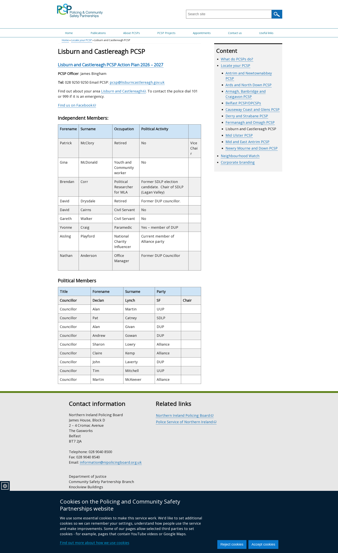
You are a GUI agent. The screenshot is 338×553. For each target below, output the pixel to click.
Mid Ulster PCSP (239, 135)
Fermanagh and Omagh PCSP (250, 122)
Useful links (266, 33)
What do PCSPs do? (237, 59)
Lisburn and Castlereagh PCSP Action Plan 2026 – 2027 (110, 64)
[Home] (80, 10)
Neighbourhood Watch (240, 155)
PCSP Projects (166, 33)
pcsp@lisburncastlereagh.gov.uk (137, 82)
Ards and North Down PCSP (248, 84)
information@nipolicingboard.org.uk (111, 462)
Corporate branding (238, 162)
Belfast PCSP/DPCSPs (243, 103)
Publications (98, 33)
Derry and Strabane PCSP (247, 116)
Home (69, 33)
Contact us (235, 33)
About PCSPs (131, 33)
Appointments (202, 33)
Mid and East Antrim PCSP (247, 141)
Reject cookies (231, 544)
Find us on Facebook (77, 105)
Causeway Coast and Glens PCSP (253, 109)
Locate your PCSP (81, 40)
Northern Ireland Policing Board (185, 415)
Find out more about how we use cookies (94, 542)
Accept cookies (263, 544)
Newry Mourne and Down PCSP (252, 148)
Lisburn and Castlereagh (123, 91)
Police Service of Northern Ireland (186, 421)
